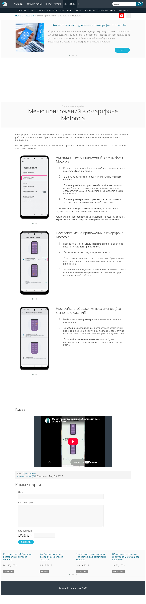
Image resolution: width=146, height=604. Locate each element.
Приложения (89, 10)
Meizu (48, 4)
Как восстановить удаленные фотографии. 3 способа (89, 25)
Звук (31, 10)
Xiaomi (57, 4)
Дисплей (22, 10)
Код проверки (25, 530)
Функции (123, 10)
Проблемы (103, 10)
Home (18, 15)
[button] (69, 55)
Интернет (40, 10)
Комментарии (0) (26, 476)
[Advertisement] (73, 81)
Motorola (70, 4)
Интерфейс (52, 10)
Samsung (18, 4)
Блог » (122, 50)
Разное (113, 10)
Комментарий (25, 502)
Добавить (26, 542)
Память (77, 10)
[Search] (139, 4)
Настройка (65, 10)
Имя (20, 492)
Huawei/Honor (34, 4)
